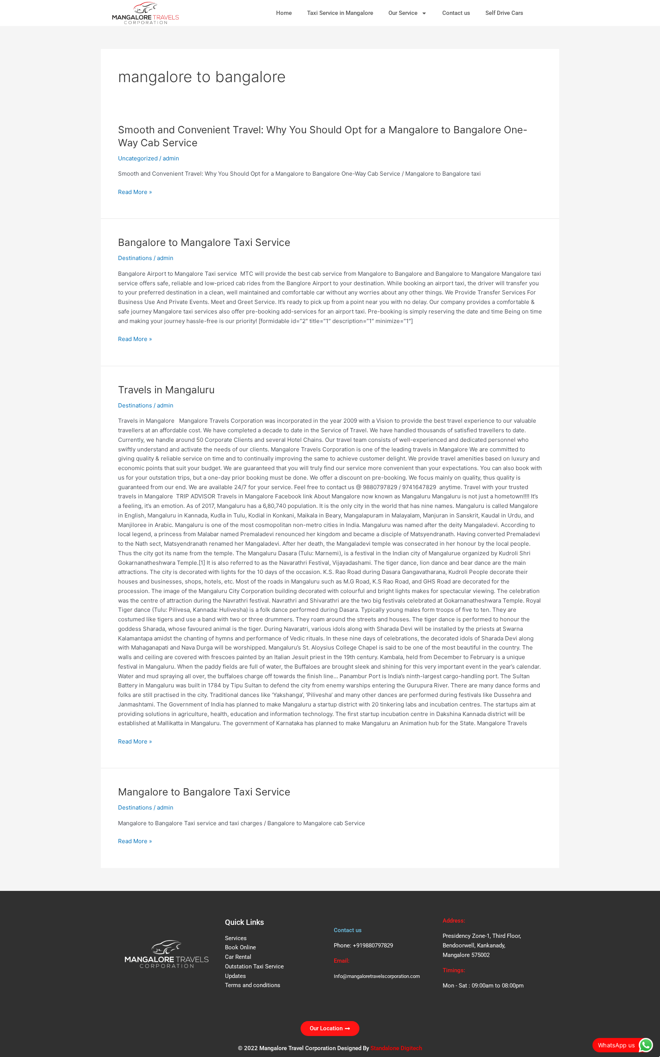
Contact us (456, 13)
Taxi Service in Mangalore (340, 13)
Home (284, 13)
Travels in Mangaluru (166, 390)
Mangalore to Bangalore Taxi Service (204, 792)
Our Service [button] (402, 13)
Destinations (135, 258)
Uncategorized (138, 158)
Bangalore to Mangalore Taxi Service (204, 242)
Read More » (135, 192)
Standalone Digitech (396, 1048)
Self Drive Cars (504, 13)
